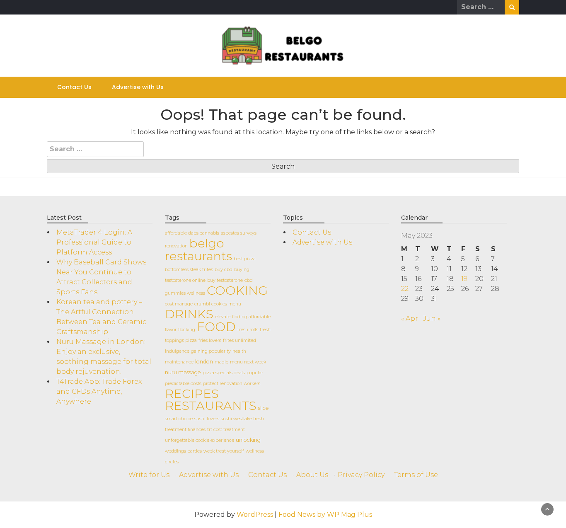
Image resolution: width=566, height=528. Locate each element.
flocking (186, 329)
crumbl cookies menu (217, 304)
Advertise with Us (138, 87)
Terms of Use (416, 475)
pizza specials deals (224, 372)
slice (263, 408)
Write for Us (148, 475)
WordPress (255, 514)
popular (255, 372)
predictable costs (183, 383)
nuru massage (183, 372)
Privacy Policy (361, 475)
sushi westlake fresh (242, 418)
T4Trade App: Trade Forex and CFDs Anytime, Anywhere (99, 391)
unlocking (248, 440)
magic (221, 362)
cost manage (179, 304)
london (204, 361)
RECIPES (192, 393)
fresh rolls (247, 329)
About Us (312, 475)
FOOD (216, 327)
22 (405, 289)
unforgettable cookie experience (199, 440)
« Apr (409, 318)
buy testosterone (225, 280)
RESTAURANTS (210, 405)
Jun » (431, 318)
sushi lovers (206, 418)
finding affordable (251, 317)
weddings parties (183, 451)
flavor (171, 329)
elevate (222, 317)
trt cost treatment (226, 429)
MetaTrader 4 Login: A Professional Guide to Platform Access (94, 242)
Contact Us (74, 87)
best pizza (245, 259)
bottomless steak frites (189, 269)
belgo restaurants (198, 249)
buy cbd (223, 269)
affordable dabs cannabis (192, 233)
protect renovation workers (231, 383)
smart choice (179, 418)
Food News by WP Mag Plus (325, 514)
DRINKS (189, 314)
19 (464, 279)
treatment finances (185, 429)
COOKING (237, 290)
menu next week (248, 362)
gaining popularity (211, 351)
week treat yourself (223, 451)
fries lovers (209, 340)
